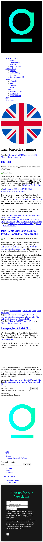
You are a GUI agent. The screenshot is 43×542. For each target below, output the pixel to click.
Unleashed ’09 (15, 96)
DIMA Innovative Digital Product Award (19, 316)
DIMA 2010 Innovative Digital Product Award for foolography (19, 232)
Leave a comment (14, 157)
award (7, 315)
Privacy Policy (11, 482)
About (8, 79)
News (38, 215)
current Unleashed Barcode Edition (29, 199)
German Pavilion (7, 339)
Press (12, 87)
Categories (5, 395)
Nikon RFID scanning (31, 220)
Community (10, 100)
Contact (13, 85)
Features (13, 60)
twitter (8, 470)
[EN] (21, 144)
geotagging (23, 382)
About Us (13, 81)
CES (25, 215)
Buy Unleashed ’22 (17, 67)
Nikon (3, 217)
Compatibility (15, 62)
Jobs (11, 83)
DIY (7, 454)
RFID (18, 222)
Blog (7, 98)
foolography (30, 317)
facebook (9, 468)
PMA (8, 217)
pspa (34, 382)
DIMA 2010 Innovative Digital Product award (19, 248)
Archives (11, 391)
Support (8, 89)
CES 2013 (6, 162)
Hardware (31, 215)
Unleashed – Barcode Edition (11, 247)
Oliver (3, 157)
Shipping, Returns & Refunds (16, 458)
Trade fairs (15, 217)
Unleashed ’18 (11, 69)
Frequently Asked (16, 92)
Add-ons (13, 64)
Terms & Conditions (13, 480)
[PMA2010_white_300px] (18, 364)
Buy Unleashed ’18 (17, 77)
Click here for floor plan (32, 185)
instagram (9, 472)
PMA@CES (10, 222)
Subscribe (27, 464)
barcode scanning (11, 220)
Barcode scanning (16, 215)
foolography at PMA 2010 (16, 328)
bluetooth (27, 315)
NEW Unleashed (12, 58)
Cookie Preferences (8, 476)
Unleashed (14, 94)
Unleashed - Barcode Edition (31, 222)
